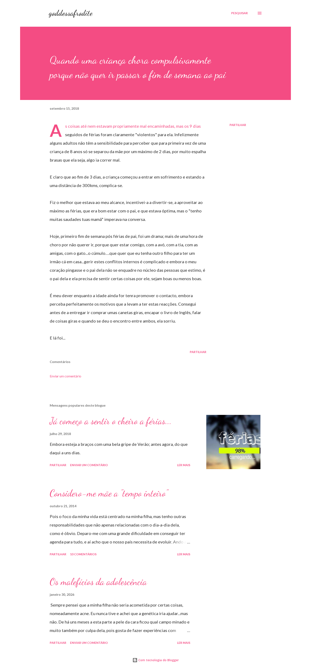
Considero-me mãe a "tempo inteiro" (109, 493)
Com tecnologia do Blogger (158, 660)
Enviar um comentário (65, 376)
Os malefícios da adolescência (98, 581)
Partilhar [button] (238, 125)
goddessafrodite (70, 13)
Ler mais (183, 465)
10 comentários (83, 554)
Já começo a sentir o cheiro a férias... (111, 421)
